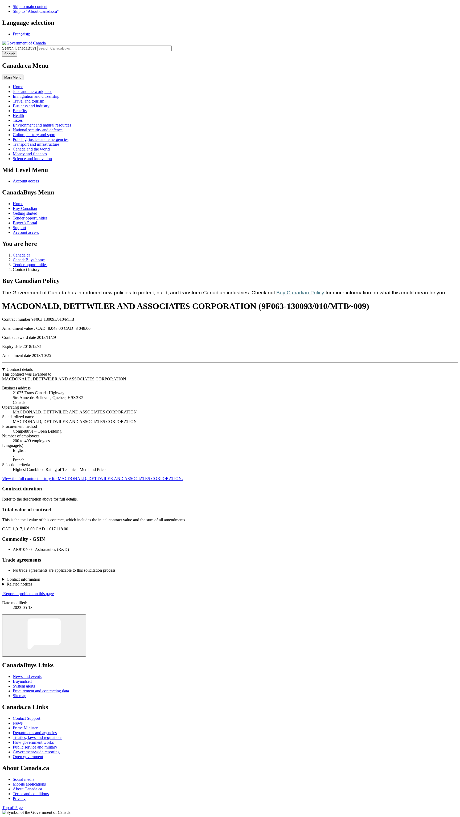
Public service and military (35, 747)
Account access (26, 181)
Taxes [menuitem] (18, 120)
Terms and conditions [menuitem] (31, 793)
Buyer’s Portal (25, 223)
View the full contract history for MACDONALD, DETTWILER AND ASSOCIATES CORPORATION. (92, 478)
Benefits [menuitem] (20, 110)
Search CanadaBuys (19, 48)
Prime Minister (25, 728)
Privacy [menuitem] (19, 798)
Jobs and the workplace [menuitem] (32, 91)
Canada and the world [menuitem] (31, 149)
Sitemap (19, 695)
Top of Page (12, 807)
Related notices (19, 584)
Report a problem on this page (28, 593)
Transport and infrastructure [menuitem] (36, 144)
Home (18, 203)
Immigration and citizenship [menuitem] (36, 96)
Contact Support (26, 718)
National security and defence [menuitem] (38, 130)
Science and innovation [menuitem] (32, 158)
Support (19, 227)
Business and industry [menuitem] (31, 106)
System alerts (24, 686)
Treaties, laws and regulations (37, 737)
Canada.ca (21, 255)
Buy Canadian (25, 208)
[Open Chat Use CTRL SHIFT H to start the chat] (44, 635)
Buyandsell (22, 681)
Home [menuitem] (18, 86)
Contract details (20, 369)
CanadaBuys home (29, 260)
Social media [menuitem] (23, 779)
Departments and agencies (35, 732)
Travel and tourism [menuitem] (28, 101)
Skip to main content (30, 6)
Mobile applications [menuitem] (29, 784)
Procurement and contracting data (41, 691)
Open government (28, 756)
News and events (27, 676)
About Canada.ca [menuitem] (27, 789)
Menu (12, 77)
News (18, 723)
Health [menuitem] (18, 115)
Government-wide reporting (36, 752)
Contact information (23, 579)
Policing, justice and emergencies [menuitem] (40, 139)
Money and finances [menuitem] (30, 154)
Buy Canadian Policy (300, 292)
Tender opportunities (30, 218)
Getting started (25, 213)
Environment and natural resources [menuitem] (42, 125)
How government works (33, 742)
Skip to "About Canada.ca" (36, 11)
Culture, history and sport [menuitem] (34, 134)
